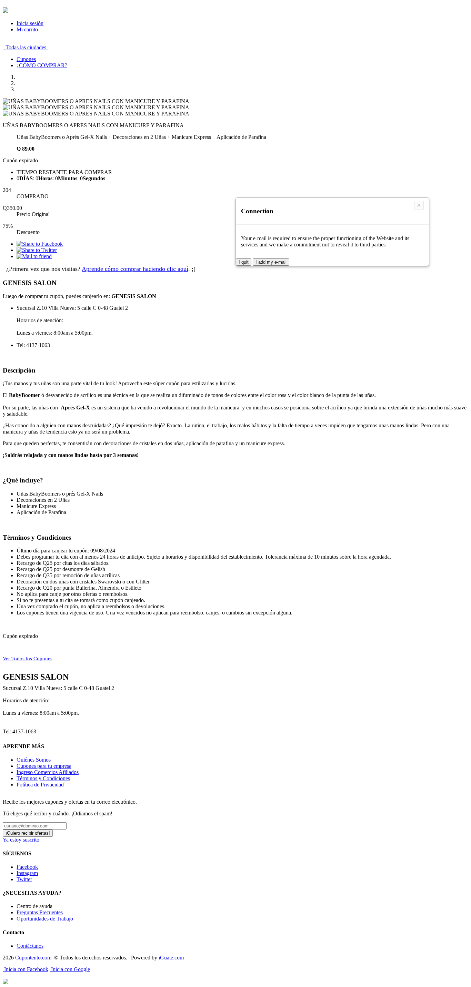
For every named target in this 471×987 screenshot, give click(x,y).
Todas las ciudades (25, 47)
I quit (244, 262)
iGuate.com (171, 957)
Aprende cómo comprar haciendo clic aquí (135, 268)
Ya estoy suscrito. (22, 840)
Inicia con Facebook (25, 969)
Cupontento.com (33, 957)
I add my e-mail (271, 262)
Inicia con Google (70, 969)
